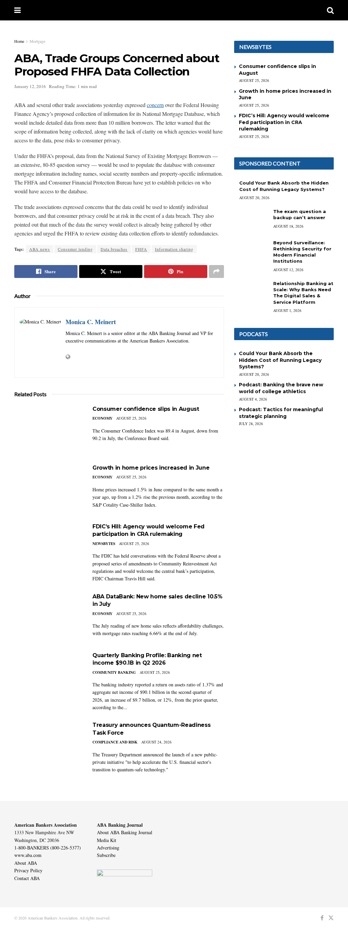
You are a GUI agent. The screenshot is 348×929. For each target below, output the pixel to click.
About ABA (25, 863)
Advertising (108, 847)
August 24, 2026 (156, 741)
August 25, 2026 (131, 418)
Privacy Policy (28, 870)
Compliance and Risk (115, 742)
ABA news (39, 249)
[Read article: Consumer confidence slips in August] (48, 429)
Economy (102, 418)
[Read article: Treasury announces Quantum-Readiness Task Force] (48, 745)
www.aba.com (27, 855)
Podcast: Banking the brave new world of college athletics (281, 388)
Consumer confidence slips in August (145, 409)
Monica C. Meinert (91, 321)
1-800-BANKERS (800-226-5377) (47, 847)
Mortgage (37, 41)
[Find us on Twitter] (331, 918)
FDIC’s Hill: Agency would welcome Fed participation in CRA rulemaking (284, 122)
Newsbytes (103, 543)
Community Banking (114, 672)
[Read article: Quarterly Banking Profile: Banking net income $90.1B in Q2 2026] (48, 676)
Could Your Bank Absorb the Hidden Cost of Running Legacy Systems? (280, 360)
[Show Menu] (17, 10)
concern (155, 104)
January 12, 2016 (30, 86)
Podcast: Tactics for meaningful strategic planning (281, 412)
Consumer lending (75, 249)
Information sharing (174, 249)
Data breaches (114, 249)
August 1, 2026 (287, 310)
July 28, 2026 (251, 423)
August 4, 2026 (253, 399)
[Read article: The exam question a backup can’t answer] (251, 220)
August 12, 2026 (288, 269)
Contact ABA (27, 878)
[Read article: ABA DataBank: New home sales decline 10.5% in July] (48, 617)
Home (19, 41)
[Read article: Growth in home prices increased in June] (48, 488)
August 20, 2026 (254, 197)
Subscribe (106, 855)
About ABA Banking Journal (124, 832)
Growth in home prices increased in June (151, 467)
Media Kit (106, 840)
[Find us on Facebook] (322, 918)
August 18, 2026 (288, 226)
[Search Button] (330, 10)
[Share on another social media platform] (216, 271)
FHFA (141, 249)
